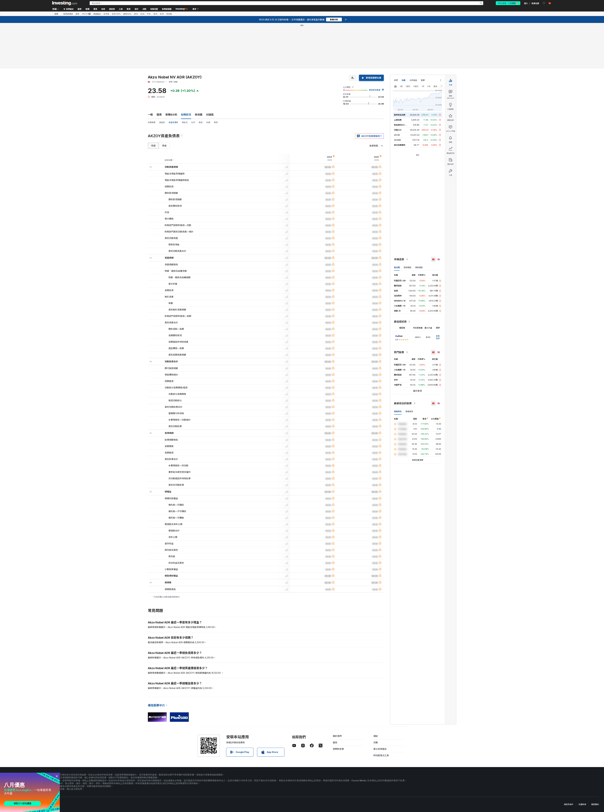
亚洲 (155, 14)
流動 (375, 697)
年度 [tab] (153, 100)
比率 (193, 77)
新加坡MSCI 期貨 (401, 79)
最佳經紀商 (400, 276)
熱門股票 (399, 306)
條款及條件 (568, 759)
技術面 (198, 69)
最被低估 (398, 366)
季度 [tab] (164, 100)
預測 (216, 77)
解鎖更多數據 (374, 44)
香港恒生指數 (399, 69)
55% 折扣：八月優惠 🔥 (508, 3)
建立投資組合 (380, 703)
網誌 (375, 690)
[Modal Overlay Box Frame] (30, 792)
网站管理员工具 (381, 710)
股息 (201, 77)
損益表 (162, 77)
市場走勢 (399, 213)
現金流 (184, 77)
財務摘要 (151, 77)
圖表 (159, 69)
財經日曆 (154, 9)
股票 (56, 13)
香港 (77, 14)
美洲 (136, 14)
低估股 (169, 14)
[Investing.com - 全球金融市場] (64, 3)
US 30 (397, 89)
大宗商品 (413, 35)
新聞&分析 (171, 69)
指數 (403, 35)
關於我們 (337, 690)
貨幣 (396, 35)
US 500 (397, 94)
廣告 (335, 697)
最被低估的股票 (403, 357)
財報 (208, 77)
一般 (150, 69)
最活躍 (397, 222)
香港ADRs (127, 14)
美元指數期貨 (399, 99)
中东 (149, 14)
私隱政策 (582, 759)
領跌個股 (419, 222)
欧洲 (142, 14)
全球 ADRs (116, 14)
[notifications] (544, 3)
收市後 (106, 14)
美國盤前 (97, 14)
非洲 (162, 14)
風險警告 (595, 759)
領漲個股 (407, 222)
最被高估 (409, 366)
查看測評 (438, 291)
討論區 (210, 69)
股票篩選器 (166, 9)
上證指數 (398, 74)
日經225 (397, 84)
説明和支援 (338, 703)
